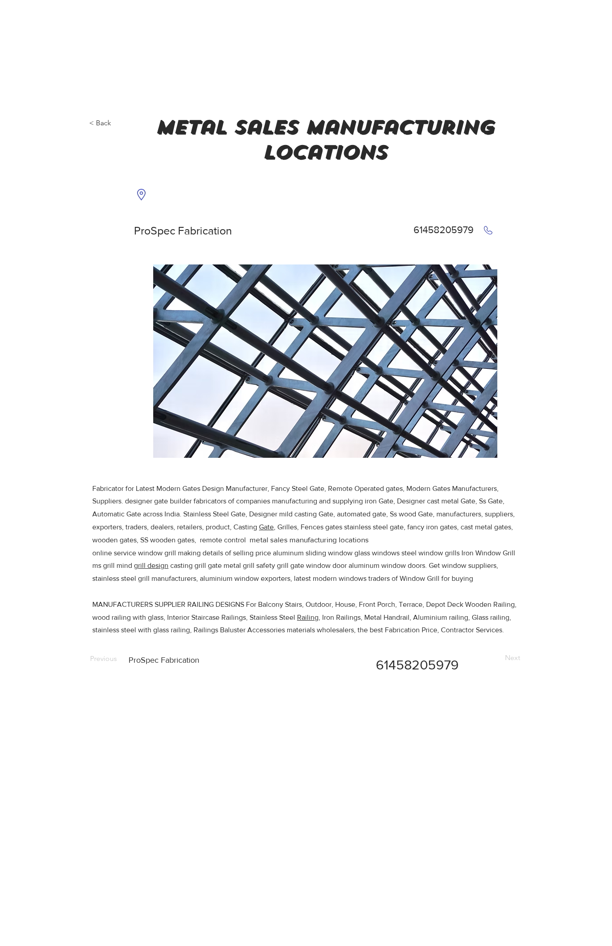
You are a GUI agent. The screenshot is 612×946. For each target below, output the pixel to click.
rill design (153, 565)
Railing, (308, 617)
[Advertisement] (67, 56)
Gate (266, 527)
